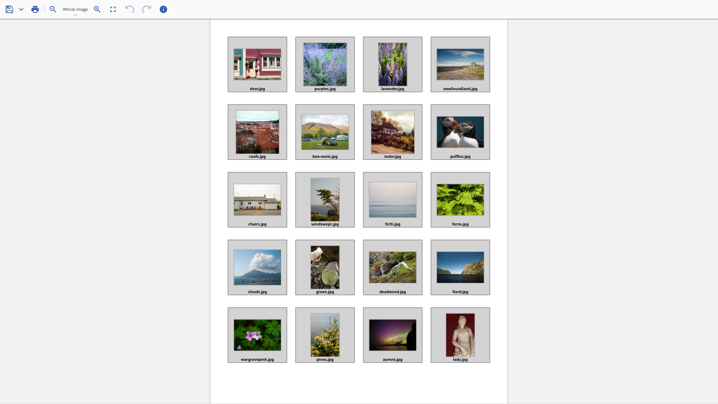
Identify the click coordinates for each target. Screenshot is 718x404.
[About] (163, 9)
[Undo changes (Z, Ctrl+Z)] (129, 9)
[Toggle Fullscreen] (112, 9)
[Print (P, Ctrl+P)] (35, 9)
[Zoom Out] (53, 9)
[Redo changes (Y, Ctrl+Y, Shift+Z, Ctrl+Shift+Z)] (146, 9)
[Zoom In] (97, 9)
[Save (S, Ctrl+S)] (9, 9)
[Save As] (21, 9)
